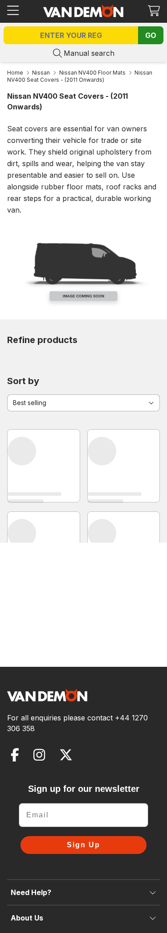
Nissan (41, 72)
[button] (154, 10)
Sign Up (83, 845)
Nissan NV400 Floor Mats (92, 72)
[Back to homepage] (83, 10)
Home (15, 72)
